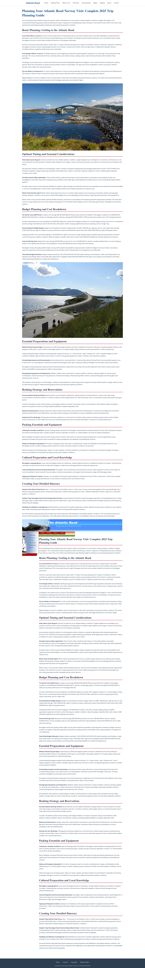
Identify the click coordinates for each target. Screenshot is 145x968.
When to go (32, 537)
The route (31, 540)
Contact (116, 3)
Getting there (32, 535)
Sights (95, 3)
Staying (102, 3)
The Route (76, 3)
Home (46, 3)
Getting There (55, 3)
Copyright (74, 962)
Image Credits (84, 962)
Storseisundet (86, 3)
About (109, 3)
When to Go (66, 3)
